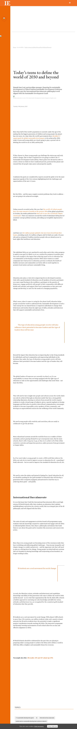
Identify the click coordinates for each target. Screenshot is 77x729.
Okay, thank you (52, 726)
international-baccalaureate (47, 718)
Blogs (14, 47)
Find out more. (39, 726)
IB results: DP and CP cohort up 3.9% (40, 658)
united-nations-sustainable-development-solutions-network (31, 721)
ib (36, 718)
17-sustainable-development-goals (25, 718)
